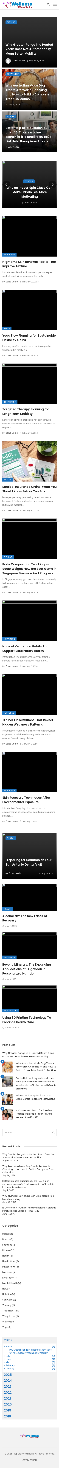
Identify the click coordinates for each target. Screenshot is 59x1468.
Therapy (6, 1305)
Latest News (8, 1266)
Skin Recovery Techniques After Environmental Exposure (26, 800)
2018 (7, 1416)
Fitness (11, 22)
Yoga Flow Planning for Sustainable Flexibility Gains (29, 337)
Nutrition (9, 639)
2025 (8, 1375)
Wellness (7, 1321)
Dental (11, 838)
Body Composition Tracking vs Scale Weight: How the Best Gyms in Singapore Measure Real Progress (29, 568)
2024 (8, 1380)
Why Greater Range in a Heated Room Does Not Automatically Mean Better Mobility (29, 49)
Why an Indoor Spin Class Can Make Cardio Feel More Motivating (29, 192)
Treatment (13, 74)
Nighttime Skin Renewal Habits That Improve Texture (29, 264)
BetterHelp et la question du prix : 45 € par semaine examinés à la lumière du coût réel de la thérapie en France (28, 135)
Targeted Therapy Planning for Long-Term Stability (25, 411)
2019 (7, 1410)
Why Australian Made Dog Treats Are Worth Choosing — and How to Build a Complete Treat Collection (28, 92)
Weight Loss (8, 1316)
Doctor (6, 1239)
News (5, 1288)
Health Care (11, 1010)
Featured (9, 713)
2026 (8, 1340)
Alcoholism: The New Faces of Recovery (24, 918)
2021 (7, 1398)
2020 (8, 1404)
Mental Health (10, 1283)
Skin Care (9, 254)
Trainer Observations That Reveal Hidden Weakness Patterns (27, 722)
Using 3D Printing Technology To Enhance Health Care (26, 1020)
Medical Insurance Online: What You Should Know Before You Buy (29, 489)
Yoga (7, 328)
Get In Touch (29, 1460)
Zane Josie (18, 60)
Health (11, 116)
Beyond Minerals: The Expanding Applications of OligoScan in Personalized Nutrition (26, 969)
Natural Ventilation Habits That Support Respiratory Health (26, 648)
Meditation (8, 1277)
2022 (8, 1392)
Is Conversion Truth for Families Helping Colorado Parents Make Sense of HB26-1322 (34, 1114)
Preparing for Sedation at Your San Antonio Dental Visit (29, 862)
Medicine (7, 1272)
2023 (8, 1386)
